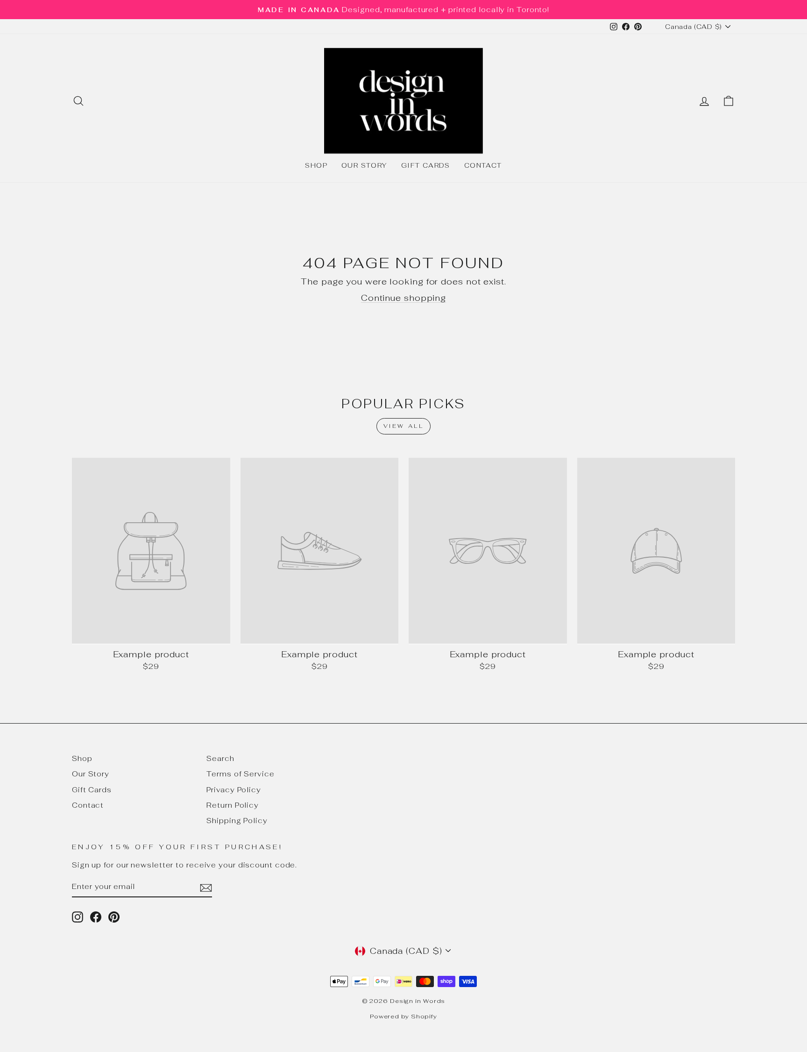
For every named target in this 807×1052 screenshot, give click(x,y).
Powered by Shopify (403, 1016)
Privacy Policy (233, 789)
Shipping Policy (237, 820)
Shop (316, 165)
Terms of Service (240, 773)
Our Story (364, 165)
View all (403, 426)
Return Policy (232, 805)
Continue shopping (403, 297)
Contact (483, 165)
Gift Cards (425, 165)
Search (220, 758)
